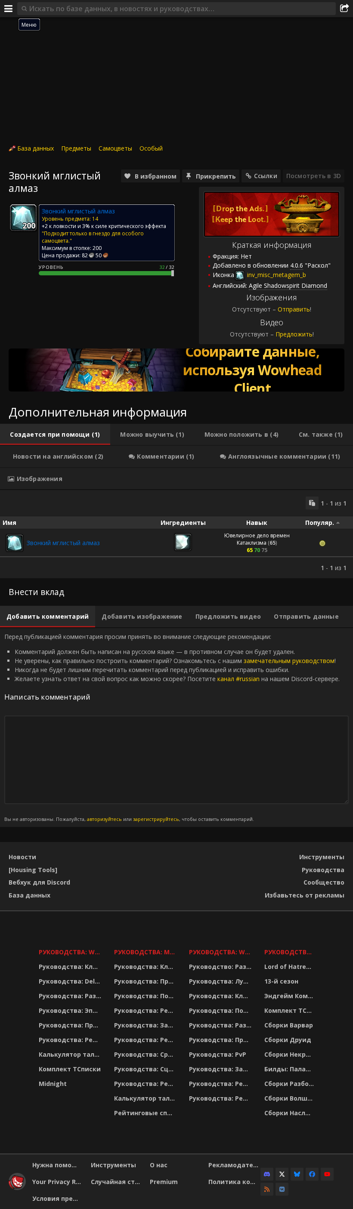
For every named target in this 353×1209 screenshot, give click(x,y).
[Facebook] (312, 1174)
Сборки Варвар (288, 1025)
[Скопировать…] (312, 503)
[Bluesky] (297, 1174)
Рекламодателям (234, 1165)
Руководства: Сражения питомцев (146, 1054)
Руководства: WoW (71, 952)
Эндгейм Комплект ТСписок (290, 996)
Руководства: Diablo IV (290, 952)
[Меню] (8, 8)
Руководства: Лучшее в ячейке (221, 981)
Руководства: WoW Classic (221, 952)
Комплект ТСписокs (290, 1010)
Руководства (323, 870)
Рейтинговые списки (146, 1113)
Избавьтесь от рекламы (304, 895)
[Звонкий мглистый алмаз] (14, 543)
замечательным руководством (289, 661)
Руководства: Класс (71, 966)
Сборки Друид (287, 1040)
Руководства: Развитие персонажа (71, 996)
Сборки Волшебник (290, 1098)
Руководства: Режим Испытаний (146, 1083)
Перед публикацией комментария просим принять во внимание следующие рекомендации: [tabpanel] (172, 727)
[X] (282, 1174)
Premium (164, 1182)
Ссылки (265, 176)
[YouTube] (327, 1174)
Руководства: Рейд (70, 1040)
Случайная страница (117, 1182)
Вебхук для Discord (39, 882)
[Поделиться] (344, 8)
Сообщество (323, 882)
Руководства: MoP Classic (146, 952)
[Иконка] (23, 217)
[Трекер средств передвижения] (176, 370)
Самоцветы (115, 148)
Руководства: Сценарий (146, 1069)
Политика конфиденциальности (234, 1182)
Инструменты (321, 857)
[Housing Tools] (33, 870)
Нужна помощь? (58, 1165)
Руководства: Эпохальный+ (71, 1010)
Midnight (53, 1083)
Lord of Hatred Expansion (290, 966)
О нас (158, 1165)
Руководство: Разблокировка (221, 966)
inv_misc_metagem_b (275, 275)
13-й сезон (281, 981)
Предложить (294, 334)
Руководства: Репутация (146, 1040)
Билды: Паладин (290, 1069)
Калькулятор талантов (71, 1054)
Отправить (294, 309)
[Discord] (266, 1174)
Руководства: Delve (70, 981)
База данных (35, 148)
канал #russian (238, 679)
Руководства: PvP (217, 1054)
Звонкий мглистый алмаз (63, 543)
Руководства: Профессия (71, 1025)
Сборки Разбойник (290, 1083)
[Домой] (17, 1188)
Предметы (76, 148)
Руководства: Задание (146, 1025)
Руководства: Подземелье (146, 996)
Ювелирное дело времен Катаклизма (257, 539)
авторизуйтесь (104, 819)
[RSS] (266, 1189)
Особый (151, 148)
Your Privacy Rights (58, 1182)
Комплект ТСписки (70, 1069)
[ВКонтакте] (282, 1189)
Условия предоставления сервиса (58, 1198)
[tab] (55, 434)
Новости (22, 857)
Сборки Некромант (290, 1054)
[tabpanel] (176, 534)
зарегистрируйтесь (156, 819)
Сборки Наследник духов (290, 1113)
